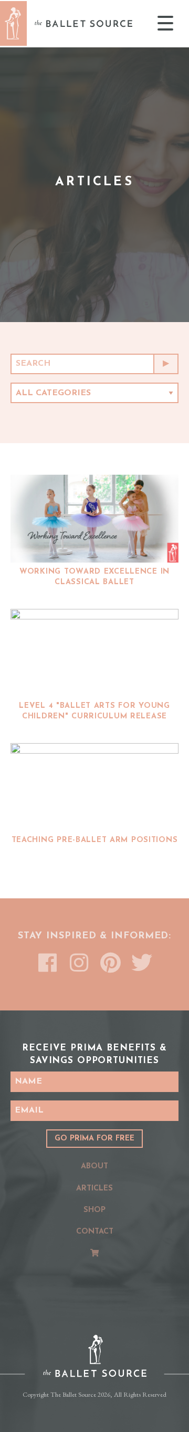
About (94, 1166)
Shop (94, 1210)
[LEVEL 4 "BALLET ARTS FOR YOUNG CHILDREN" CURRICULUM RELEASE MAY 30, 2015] (94, 653)
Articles (94, 1189)
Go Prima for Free (94, 1139)
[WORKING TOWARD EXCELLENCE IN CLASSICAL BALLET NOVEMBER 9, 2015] (94, 519)
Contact (94, 1232)
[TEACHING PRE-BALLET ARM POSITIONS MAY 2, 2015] (94, 787)
